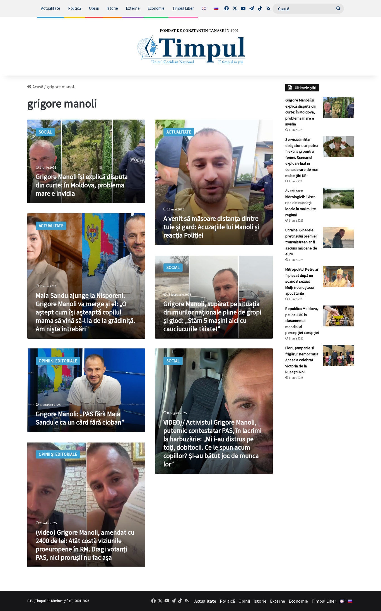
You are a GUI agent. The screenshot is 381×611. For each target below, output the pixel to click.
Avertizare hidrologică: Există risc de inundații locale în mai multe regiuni (300, 202)
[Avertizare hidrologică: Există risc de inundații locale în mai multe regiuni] (338, 198)
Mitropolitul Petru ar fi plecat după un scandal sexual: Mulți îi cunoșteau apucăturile (302, 281)
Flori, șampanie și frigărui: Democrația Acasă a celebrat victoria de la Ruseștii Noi (301, 359)
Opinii (94, 8)
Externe (133, 8)
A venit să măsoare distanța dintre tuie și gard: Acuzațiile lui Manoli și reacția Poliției (211, 226)
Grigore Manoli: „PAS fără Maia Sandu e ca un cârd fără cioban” (80, 417)
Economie (156, 8)
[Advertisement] (319, 477)
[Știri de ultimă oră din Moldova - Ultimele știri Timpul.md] (190, 46)
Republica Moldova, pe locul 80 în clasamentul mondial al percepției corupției (302, 320)
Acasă (37, 86)
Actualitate (50, 8)
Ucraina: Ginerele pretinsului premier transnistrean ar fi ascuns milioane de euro (301, 241)
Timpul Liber (183, 8)
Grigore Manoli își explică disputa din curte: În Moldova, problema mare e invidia (82, 185)
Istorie (112, 8)
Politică (74, 8)
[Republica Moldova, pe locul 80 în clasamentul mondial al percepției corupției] (338, 316)
